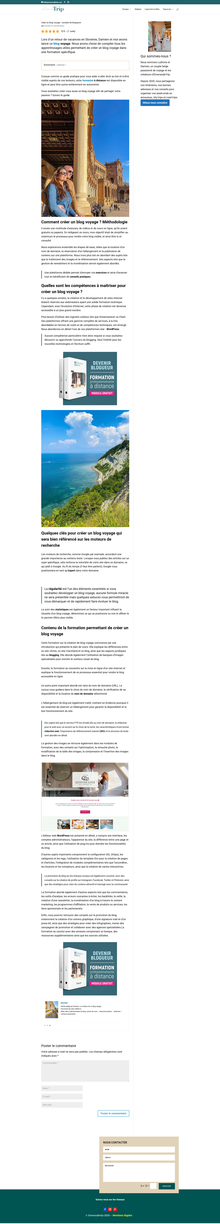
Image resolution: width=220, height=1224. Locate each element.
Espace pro (167, 9)
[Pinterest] (50, 1025)
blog (56, 43)
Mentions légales (122, 1215)
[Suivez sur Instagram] (110, 1209)
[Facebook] (44, 1025)
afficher (61, 65)
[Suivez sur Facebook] (105, 1209)
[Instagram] (47, 1025)
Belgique (138, 9)
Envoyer (167, 1186)
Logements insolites (152, 9)
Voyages (125, 9)
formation (87, 80)
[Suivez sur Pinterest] (115, 1209)
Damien (47, 26)
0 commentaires (57, 26)
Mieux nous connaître (155, 102)
